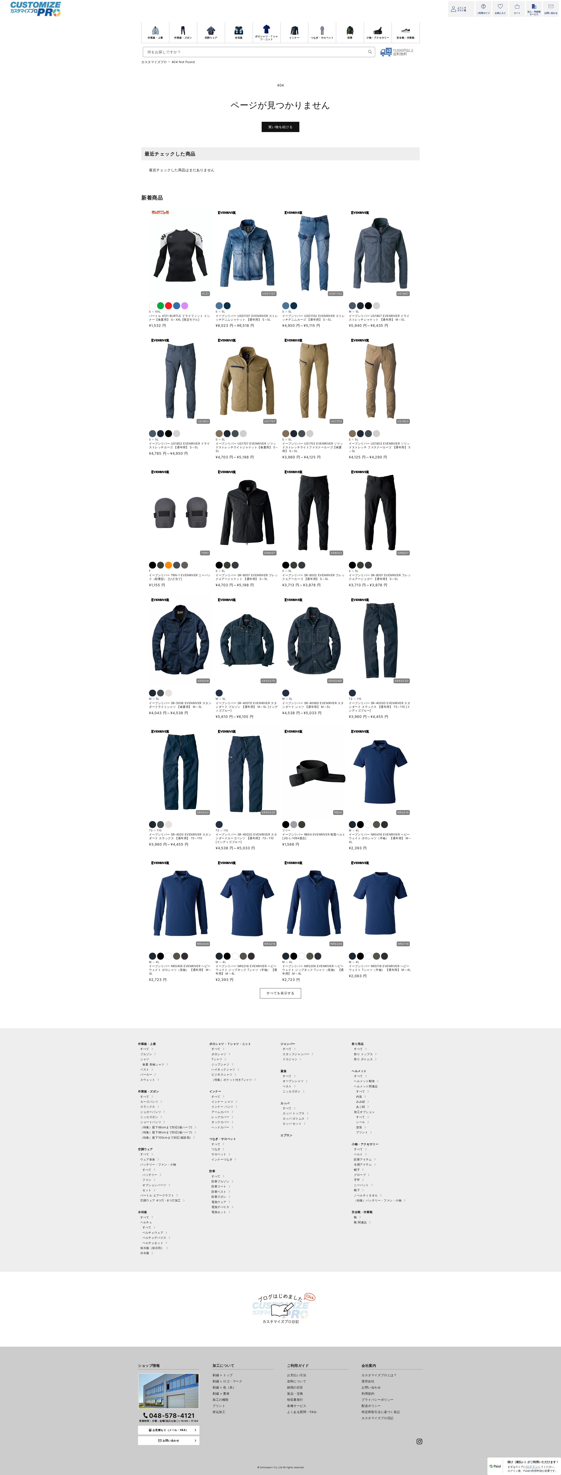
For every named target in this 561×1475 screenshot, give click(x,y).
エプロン (286, 1135)
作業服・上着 (155, 37)
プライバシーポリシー (378, 1399)
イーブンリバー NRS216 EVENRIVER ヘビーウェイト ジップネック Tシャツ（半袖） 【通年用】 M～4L (246, 969)
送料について (296, 1381)
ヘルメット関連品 (366, 1086)
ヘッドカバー (220, 1127)
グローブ (360, 1174)
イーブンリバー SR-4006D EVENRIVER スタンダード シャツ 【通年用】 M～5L (313, 704)
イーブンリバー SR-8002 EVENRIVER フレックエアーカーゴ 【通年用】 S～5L (313, 577)
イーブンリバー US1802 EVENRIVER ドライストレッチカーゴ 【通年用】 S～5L (179, 445)
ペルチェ (146, 1222)
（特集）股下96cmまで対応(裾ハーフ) (166, 1132)
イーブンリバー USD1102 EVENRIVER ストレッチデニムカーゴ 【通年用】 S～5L (313, 317)
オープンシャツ (293, 1081)
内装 (359, 1096)
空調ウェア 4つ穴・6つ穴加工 (160, 1200)
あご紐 (360, 1106)
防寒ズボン (218, 1196)
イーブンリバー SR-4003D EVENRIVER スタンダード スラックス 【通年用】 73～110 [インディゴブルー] (379, 706)
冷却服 (239, 37)
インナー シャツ (222, 1101)
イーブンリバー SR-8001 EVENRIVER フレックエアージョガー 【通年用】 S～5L (380, 577)
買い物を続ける (280, 127)
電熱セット (218, 1212)
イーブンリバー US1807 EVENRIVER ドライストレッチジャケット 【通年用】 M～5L (379, 317)
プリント (362, 1132)
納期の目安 (295, 1387)
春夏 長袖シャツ (153, 1064)
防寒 (350, 37)
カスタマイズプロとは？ (379, 1375)
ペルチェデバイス (154, 1237)
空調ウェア (211, 37)
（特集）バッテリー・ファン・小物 (378, 1200)
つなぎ (215, 1149)
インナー (294, 37)
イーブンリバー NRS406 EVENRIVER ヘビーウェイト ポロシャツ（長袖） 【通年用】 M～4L (180, 969)
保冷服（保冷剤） (152, 1248)
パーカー (146, 1074)
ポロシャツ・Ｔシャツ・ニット (266, 38)
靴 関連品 (360, 1222)
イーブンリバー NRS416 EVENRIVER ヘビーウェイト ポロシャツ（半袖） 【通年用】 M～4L (380, 838)
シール (360, 1122)
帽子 (357, 1169)
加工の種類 (221, 1399)
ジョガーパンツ (150, 1112)
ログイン (532, 1466)
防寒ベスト (218, 1191)
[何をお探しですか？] (370, 52)
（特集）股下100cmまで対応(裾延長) (165, 1137)
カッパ (284, 1103)
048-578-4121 (172, 1416)
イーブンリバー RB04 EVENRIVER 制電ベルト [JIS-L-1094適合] (313, 836)
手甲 (357, 1180)
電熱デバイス (220, 1207)
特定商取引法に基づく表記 (381, 1412)
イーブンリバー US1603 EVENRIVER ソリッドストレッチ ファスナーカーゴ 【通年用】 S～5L (379, 447)
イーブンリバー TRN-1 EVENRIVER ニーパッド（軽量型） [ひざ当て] (180, 577)
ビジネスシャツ (221, 1074)
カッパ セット (292, 1123)
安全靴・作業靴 (405, 37)
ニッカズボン (149, 1117)
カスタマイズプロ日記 (378, 1418)
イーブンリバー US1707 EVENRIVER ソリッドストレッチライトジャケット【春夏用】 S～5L (247, 447)
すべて (144, 1049)
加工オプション (364, 1112)
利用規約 (368, 1393)
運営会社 (368, 1381)
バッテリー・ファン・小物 (158, 1164)
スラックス (147, 1106)
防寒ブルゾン (220, 1181)
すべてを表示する (280, 993)
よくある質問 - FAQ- (302, 1412)
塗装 (359, 1127)
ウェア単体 (147, 1159)
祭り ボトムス (363, 1059)
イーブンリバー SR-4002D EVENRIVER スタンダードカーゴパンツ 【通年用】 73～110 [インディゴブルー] (246, 838)
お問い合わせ (371, 1387)
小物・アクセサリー (377, 37)
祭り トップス (363, 1054)
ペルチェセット (152, 1243)
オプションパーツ (154, 1185)
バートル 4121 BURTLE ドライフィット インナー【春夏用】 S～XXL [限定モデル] (179, 317)
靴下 (357, 1190)
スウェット (147, 1079)
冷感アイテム (363, 1164)
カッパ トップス (294, 1113)
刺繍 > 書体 (221, 1393)
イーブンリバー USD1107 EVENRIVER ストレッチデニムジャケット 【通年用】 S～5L (247, 317)
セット (146, 1190)
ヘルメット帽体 (364, 1081)
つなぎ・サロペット (322, 37)
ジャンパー (287, 1044)
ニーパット (361, 1185)
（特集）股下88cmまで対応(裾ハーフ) (166, 1127)
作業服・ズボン (183, 37)
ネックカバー (220, 1122)
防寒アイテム (363, 1159)
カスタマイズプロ (154, 62)
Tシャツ (216, 1059)
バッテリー (149, 1174)
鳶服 (283, 1071)
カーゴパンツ (149, 1101)
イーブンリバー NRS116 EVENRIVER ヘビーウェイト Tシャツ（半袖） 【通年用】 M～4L (380, 968)
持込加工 (219, 1412)
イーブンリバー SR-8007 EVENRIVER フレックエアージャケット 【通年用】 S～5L (247, 577)
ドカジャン (290, 1059)
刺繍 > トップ (223, 1375)
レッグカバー (220, 1117)
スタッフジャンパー (296, 1054)
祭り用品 (358, 1044)
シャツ (144, 1059)
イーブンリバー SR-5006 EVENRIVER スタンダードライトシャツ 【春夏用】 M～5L (180, 704)
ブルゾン (146, 1054)
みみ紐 (360, 1101)
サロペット (218, 1154)
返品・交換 (295, 1393)
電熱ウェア (218, 1202)
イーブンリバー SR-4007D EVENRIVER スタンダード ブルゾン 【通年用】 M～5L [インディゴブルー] (247, 706)
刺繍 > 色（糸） (224, 1387)
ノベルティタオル (366, 1195)
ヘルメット (359, 1071)
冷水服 (144, 1253)
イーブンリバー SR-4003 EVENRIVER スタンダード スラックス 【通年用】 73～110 (180, 836)
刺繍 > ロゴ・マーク (227, 1381)
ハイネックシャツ (223, 1069)
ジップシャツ (220, 1064)
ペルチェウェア (152, 1232)
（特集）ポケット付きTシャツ (231, 1079)
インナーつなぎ (221, 1159)
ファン (146, 1180)
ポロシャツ (218, 1054)
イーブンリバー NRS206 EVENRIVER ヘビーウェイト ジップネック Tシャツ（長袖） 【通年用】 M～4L (313, 969)
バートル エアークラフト (157, 1195)
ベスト (144, 1069)
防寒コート (218, 1186)
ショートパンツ (150, 1122)
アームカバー (220, 1112)
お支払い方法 (296, 1375)
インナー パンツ (222, 1106)
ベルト (358, 1154)
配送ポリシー (371, 1406)
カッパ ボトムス (294, 1118)
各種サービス (296, 1406)
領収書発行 (295, 1399)
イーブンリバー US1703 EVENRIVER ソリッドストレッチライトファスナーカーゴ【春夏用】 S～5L (312, 447)
